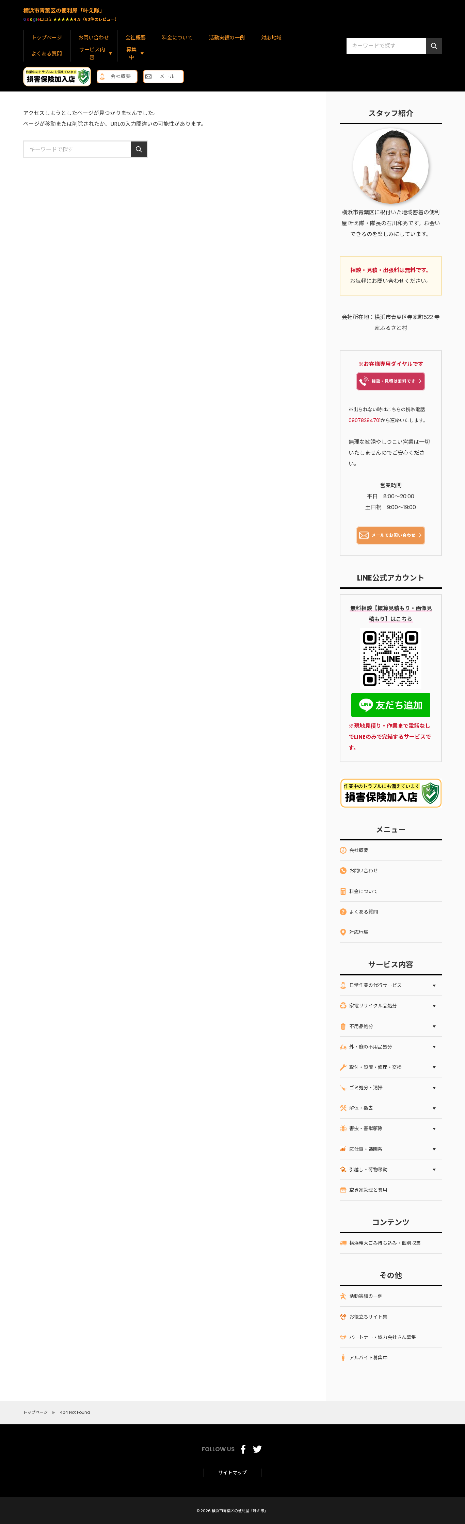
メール (167, 76)
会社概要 (135, 37)
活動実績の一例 (227, 37)
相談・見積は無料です (394, 381)
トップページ (46, 37)
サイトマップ (232, 1472)
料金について (177, 37)
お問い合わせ (93, 37)
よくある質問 (46, 53)
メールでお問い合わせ (394, 535)
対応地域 (271, 37)
